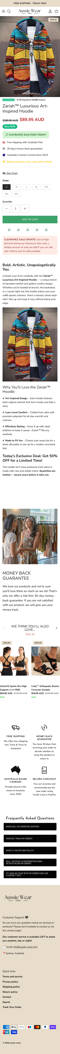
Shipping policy (11, 986)
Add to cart (30, 219)
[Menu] (3, 11)
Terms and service (12, 976)
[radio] (7, 187)
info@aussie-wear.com (25, 947)
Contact (7, 997)
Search (6, 1002)
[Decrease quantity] (6, 208)
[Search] (10, 11)
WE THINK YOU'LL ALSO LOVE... (30, 628)
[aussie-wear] (30, 11)
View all (30, 634)
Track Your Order (12, 1007)
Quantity (7, 201)
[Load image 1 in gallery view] (30, 56)
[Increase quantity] (25, 208)
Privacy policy (10, 981)
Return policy (10, 992)
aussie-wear (15, 1043)
